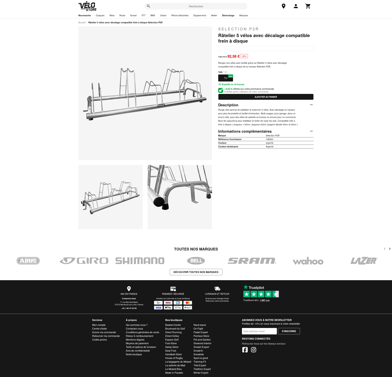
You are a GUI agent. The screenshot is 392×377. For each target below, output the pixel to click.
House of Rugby (174, 358)
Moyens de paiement (137, 343)
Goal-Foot (170, 350)
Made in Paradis (174, 372)
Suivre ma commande (104, 332)
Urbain (163, 15)
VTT (143, 15)
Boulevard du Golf (175, 328)
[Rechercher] (148, 6)
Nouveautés (84, 15)
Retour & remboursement (139, 336)
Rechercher (196, 6)
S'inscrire (289, 331)
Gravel (133, 15)
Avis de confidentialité (138, 350)
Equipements (199, 15)
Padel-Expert (201, 332)
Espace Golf (172, 339)
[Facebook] (245, 350)
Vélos (112, 15)
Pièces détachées (179, 15)
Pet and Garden (202, 339)
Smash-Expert (201, 347)
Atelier (214, 15)
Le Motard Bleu (173, 369)
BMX (153, 15)
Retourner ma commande (106, 336)
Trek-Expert (200, 365)
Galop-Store (171, 347)
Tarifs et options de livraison (141, 347)
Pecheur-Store (201, 336)
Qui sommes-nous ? (137, 325)
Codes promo (99, 339)
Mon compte (99, 325)
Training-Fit (200, 361)
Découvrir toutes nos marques (196, 272)
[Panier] (308, 6)
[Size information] (226, 72)
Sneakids (199, 354)
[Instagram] (254, 350)
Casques (100, 15)
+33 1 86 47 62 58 (129, 308)
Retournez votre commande (217, 300)
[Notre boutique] (284, 6)
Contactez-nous (129, 298)
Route (122, 15)
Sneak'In (198, 350)
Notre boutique (134, 354)
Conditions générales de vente (142, 332)
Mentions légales (135, 339)
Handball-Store (173, 354)
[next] (390, 249)
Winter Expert (201, 372)
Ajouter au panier (266, 96)
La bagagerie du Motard (178, 361)
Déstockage (228, 15)
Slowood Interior (202, 343)
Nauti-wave (200, 325)
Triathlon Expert (202, 369)
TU (228, 77)
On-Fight (198, 328)
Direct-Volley (172, 336)
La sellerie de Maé (175, 365)
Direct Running (173, 332)
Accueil (81, 22)
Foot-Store (171, 343)
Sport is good (201, 358)
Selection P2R (238, 28)
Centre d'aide (99, 328)
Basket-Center (173, 325)
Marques (243, 15)
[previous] (385, 249)
